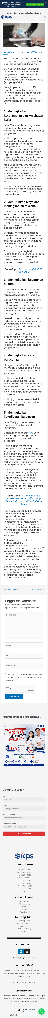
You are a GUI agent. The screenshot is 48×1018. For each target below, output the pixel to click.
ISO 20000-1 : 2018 (24, 886)
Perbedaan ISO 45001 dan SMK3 (30, 270)
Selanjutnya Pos (39, 589)
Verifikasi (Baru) (24, 929)
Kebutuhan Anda (9, 823)
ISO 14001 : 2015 (24, 872)
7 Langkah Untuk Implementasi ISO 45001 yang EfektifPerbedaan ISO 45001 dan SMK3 (24, 499)
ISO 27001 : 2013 (24, 880)
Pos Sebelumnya (9, 589)
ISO (25, 52)
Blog (24, 931)
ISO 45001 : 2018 (24, 875)
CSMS (24, 891)
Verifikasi (24, 926)
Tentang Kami (24, 921)
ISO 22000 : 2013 (24, 878)
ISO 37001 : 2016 (24, 883)
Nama (5, 796)
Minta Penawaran (24, 834)
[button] (44, 16)
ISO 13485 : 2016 (24, 889)
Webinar (24, 912)
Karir (24, 906)
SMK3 (30, 432)
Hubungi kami (24, 901)
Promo (24, 909)
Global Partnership (24, 923)
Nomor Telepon (9, 814)
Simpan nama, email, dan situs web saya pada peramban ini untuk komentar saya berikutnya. (24, 677)
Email (5, 805)
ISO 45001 (31, 52)
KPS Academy (24, 904)
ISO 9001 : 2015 (24, 870)
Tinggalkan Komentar (12, 52)
